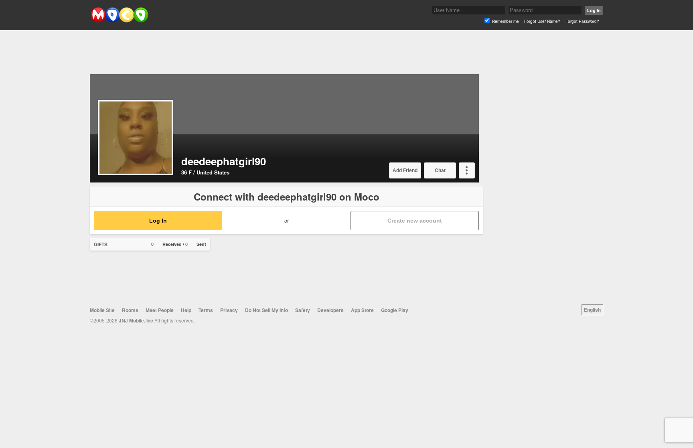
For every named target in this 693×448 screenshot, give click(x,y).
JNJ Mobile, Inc (136, 320)
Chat (440, 170)
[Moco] (119, 20)
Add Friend (405, 170)
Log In (594, 10)
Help (186, 310)
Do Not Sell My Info (266, 310)
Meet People (160, 310)
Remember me (505, 21)
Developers (330, 310)
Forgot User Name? (542, 21)
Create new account (414, 220)
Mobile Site (102, 310)
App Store (362, 310)
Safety (302, 310)
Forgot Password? (582, 21)
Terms (206, 310)
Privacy (229, 310)
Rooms (130, 310)
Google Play (394, 310)
